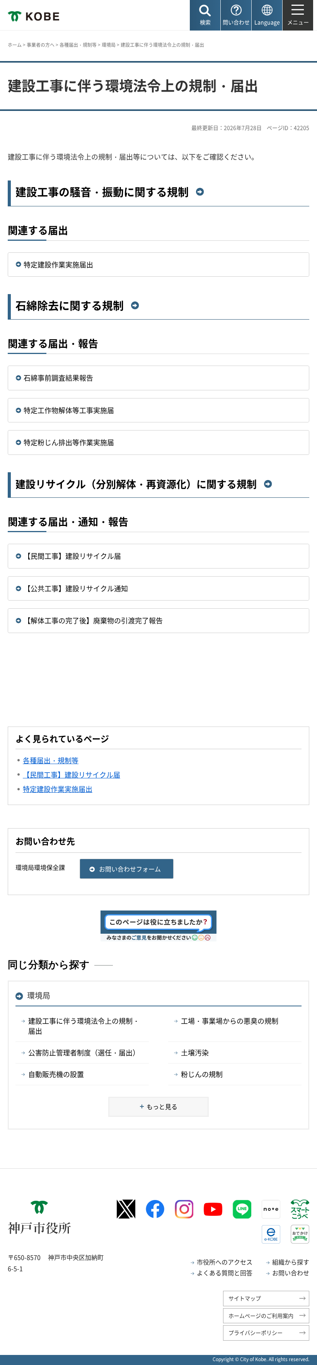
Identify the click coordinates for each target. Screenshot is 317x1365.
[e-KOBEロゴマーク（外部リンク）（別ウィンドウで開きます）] (271, 1234)
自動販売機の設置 (56, 1074)
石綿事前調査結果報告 (58, 378)
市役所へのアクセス (224, 1262)
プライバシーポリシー (255, 1332)
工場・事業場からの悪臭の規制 (229, 1021)
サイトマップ (244, 1298)
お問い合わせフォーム (130, 868)
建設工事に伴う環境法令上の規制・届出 (84, 1026)
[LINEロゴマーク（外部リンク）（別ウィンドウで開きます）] (242, 1209)
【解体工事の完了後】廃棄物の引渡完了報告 (93, 620)
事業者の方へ (41, 44)
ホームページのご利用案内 (260, 1315)
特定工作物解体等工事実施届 (69, 410)
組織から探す (290, 1262)
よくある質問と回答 (224, 1272)
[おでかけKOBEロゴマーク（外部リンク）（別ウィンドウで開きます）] (300, 1234)
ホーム (15, 44)
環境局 (109, 44)
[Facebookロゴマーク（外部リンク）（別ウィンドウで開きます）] (155, 1209)
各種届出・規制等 (78, 44)
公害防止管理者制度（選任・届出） (84, 1052)
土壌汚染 (195, 1052)
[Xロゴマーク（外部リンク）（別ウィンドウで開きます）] (126, 1209)
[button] (205, 15)
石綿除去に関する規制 (69, 305)
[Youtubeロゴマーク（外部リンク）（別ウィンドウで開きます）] (213, 1209)
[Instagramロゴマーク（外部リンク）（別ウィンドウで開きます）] (184, 1209)
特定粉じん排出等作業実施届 (69, 442)
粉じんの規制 (202, 1074)
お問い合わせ (290, 1272)
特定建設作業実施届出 (58, 264)
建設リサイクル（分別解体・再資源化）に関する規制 (136, 484)
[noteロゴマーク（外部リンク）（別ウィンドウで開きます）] (271, 1209)
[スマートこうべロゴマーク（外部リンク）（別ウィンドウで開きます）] (300, 1209)
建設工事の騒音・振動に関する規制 (102, 192)
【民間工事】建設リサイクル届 (72, 556)
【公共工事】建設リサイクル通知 (76, 588)
